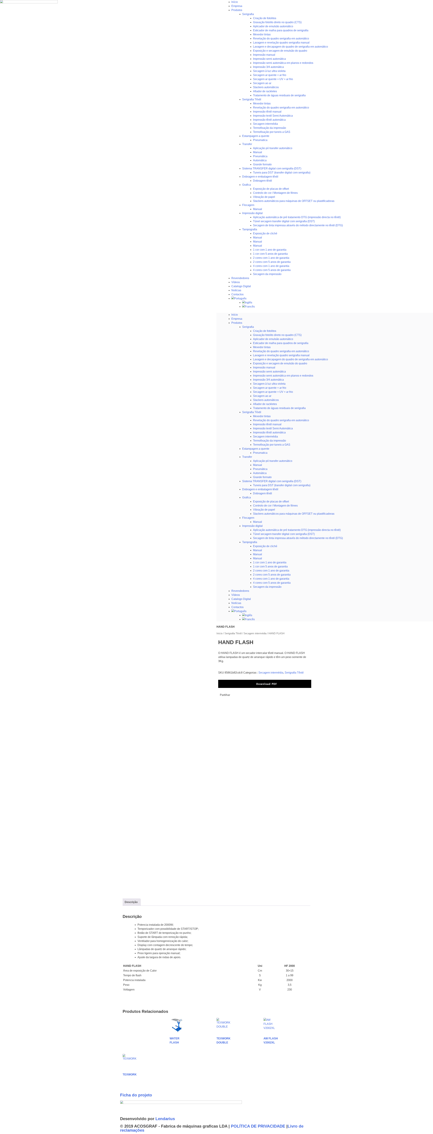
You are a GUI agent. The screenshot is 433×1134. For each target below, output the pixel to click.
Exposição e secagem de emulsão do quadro (280, 50)
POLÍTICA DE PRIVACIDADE (258, 1126)
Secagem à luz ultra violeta (269, 71)
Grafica (246, 184)
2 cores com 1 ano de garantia (271, 257)
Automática (260, 160)
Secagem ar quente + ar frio (269, 75)
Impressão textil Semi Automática (273, 115)
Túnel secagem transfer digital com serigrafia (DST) (284, 221)
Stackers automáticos (266, 87)
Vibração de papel (264, 196)
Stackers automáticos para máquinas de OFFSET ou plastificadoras (293, 201)
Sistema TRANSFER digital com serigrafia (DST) (271, 168)
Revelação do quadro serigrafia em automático (281, 38)
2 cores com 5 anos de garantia (272, 261)
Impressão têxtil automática (269, 119)
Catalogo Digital (241, 286)
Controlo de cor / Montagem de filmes (275, 192)
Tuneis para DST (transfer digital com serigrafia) (281, 172)
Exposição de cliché (265, 233)
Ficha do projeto (136, 1095)
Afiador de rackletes (265, 91)
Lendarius (165, 1118)
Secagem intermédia (265, 123)
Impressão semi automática (269, 58)
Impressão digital (252, 213)
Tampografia (249, 229)
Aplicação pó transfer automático (272, 148)
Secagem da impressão (267, 274)
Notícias (236, 290)
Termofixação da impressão (269, 127)
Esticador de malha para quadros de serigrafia (280, 30)
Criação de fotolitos (264, 18)
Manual (257, 152)
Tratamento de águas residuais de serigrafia (279, 95)
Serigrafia (248, 14)
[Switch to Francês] (337, 307)
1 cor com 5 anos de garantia (270, 253)
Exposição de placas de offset (271, 188)
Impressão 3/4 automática (268, 66)
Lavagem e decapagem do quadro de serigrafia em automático (290, 46)
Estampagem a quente (255, 136)
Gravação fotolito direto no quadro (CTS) (277, 22)
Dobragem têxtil (262, 180)
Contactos (237, 294)
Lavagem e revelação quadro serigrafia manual (281, 42)
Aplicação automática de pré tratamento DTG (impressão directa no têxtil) (297, 217)
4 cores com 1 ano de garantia (271, 266)
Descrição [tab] (131, 902)
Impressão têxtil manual (267, 111)
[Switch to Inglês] (337, 303)
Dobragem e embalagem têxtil (260, 176)
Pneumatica (260, 140)
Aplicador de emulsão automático (273, 26)
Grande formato (262, 164)
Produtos (236, 10)
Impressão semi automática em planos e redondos (283, 62)
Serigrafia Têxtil (251, 99)
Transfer (247, 144)
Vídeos (235, 282)
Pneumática (260, 156)
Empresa (236, 6)
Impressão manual (264, 54)
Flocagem (248, 205)
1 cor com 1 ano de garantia (269, 249)
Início (234, 2)
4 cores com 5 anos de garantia (272, 270)
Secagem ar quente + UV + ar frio (273, 79)
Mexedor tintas (262, 34)
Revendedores (240, 278)
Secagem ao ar (262, 83)
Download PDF (266, 684)
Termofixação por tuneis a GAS (271, 131)
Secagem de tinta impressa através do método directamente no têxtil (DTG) (298, 225)
